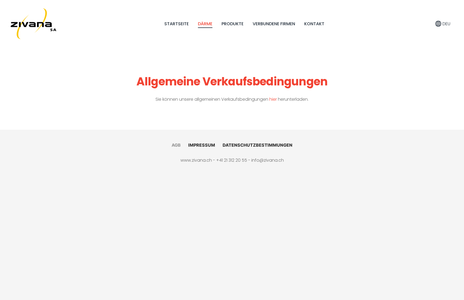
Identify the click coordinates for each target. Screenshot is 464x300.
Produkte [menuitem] (233, 24)
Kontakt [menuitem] (314, 24)
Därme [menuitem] (205, 24)
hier (273, 99)
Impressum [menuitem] (201, 145)
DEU (445, 24)
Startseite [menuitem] (176, 24)
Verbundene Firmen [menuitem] (274, 24)
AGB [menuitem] (176, 145)
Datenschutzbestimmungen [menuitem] (257, 145)
